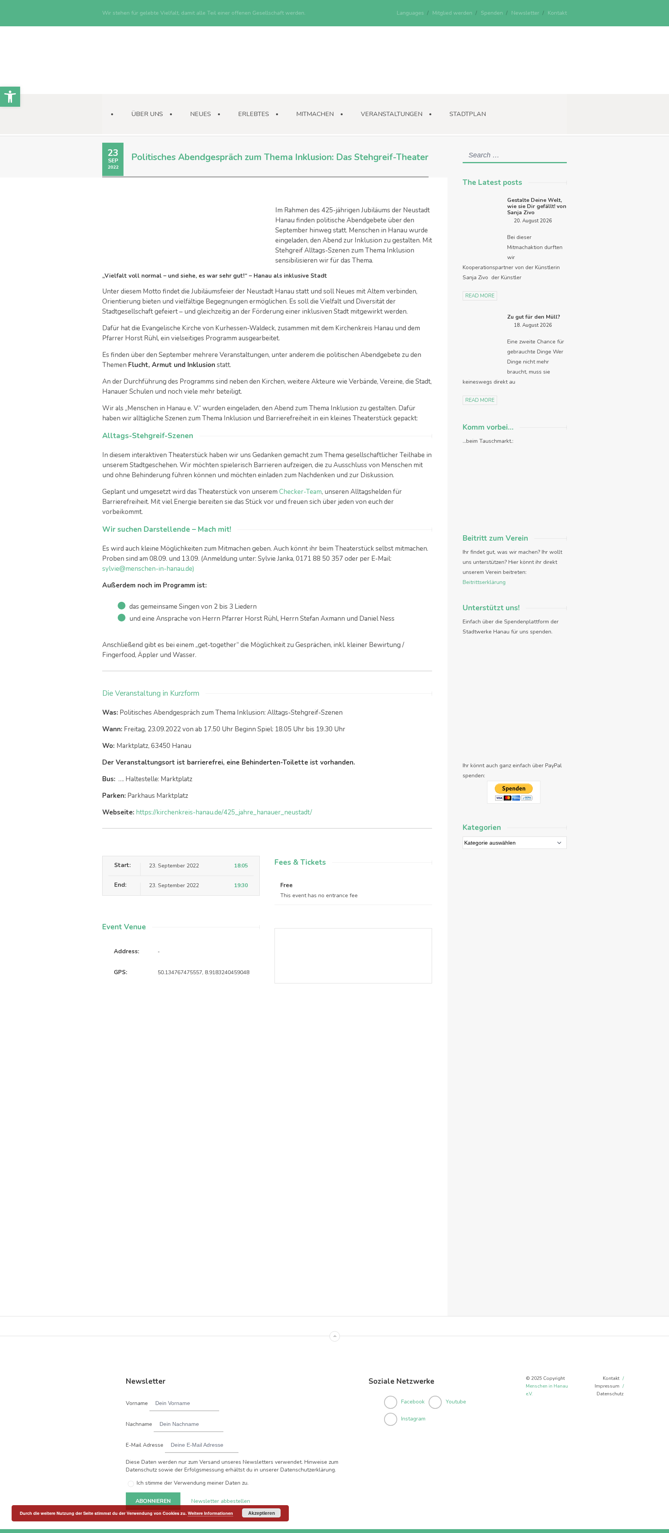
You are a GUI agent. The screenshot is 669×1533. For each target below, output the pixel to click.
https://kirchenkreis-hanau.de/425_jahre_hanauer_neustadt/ (224, 812)
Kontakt (557, 13)
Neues (200, 114)
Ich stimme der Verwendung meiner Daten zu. (193, 1483)
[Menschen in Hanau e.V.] (160, 83)
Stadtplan (467, 114)
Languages (410, 13)
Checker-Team (300, 491)
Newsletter (525, 13)
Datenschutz (610, 1394)
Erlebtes (253, 114)
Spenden (492, 13)
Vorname (137, 1403)
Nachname (139, 1424)
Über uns (147, 114)
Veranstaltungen (391, 114)
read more (479, 295)
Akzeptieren (261, 1512)
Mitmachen (315, 114)
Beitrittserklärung (484, 582)
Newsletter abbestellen (220, 1501)
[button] (10, 97)
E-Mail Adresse (144, 1445)
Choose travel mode (291, 1050)
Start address (282, 1019)
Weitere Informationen (210, 1513)
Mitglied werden (452, 13)
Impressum (607, 1386)
